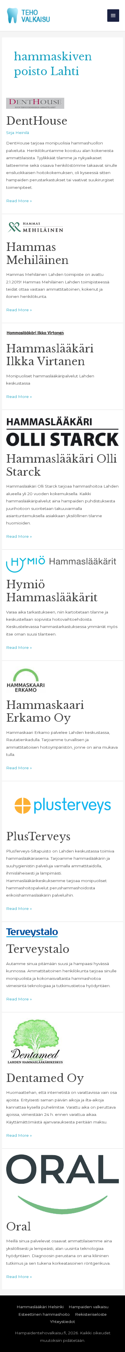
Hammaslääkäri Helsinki (40, 1306)
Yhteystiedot (62, 1321)
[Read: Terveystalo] (32, 932)
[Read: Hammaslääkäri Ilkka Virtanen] (35, 332)
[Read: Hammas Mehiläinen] (35, 227)
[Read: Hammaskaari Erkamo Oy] (26, 679)
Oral (18, 1226)
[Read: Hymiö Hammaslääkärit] (61, 563)
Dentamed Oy (45, 1078)
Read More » (19, 200)
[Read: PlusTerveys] (62, 805)
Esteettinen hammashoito (44, 1314)
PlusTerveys (38, 836)
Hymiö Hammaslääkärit (52, 591)
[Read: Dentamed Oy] (35, 1041)
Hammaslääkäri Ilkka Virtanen (50, 355)
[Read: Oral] (62, 1184)
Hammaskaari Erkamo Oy (45, 712)
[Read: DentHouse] (35, 103)
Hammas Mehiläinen (37, 254)
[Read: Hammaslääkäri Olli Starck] (62, 431)
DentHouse (36, 121)
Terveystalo (37, 949)
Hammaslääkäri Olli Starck (61, 466)
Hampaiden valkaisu (88, 1306)
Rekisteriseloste (91, 1314)
